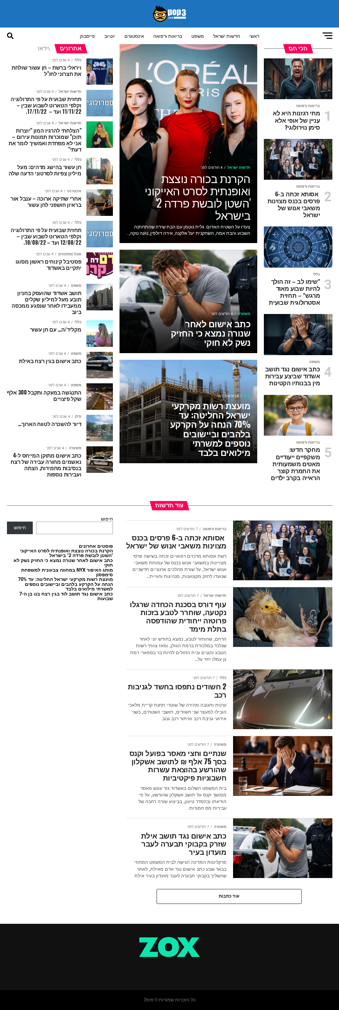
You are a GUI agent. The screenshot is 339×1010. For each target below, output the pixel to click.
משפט (197, 35)
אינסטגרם (134, 35)
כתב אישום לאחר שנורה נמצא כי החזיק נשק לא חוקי (63, 563)
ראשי (254, 35)
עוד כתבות (229, 896)
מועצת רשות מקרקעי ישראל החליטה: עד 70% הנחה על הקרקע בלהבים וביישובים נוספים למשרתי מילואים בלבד (65, 584)
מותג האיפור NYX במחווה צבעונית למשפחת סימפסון (67, 572)
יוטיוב (109, 35)
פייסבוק (87, 35)
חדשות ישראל (226, 35)
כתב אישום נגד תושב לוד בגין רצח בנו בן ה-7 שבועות (66, 596)
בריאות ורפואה (167, 35)
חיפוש (107, 519)
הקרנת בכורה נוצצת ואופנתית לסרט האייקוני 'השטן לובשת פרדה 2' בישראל (66, 553)
